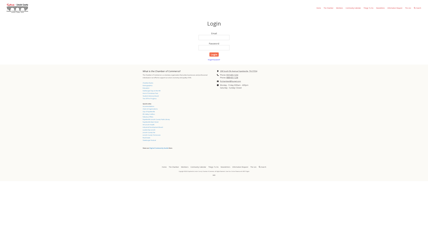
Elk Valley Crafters (149, 114)
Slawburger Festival (149, 140)
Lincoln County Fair (149, 132)
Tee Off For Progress (150, 99)
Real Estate (146, 138)
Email (214, 33)
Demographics (147, 85)
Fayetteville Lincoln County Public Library (156, 119)
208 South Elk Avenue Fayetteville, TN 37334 (238, 71)
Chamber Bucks (148, 83)
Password (214, 43)
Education (146, 88)
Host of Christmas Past (150, 93)
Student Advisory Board (151, 96)
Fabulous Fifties (148, 117)
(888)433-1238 (232, 77)
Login (214, 175)
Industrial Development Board (153, 127)
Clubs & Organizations (150, 109)
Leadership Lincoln (149, 130)
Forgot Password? (214, 60)
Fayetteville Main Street (150, 122)
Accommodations (148, 106)
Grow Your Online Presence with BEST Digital (237, 171)
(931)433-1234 (232, 75)
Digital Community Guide (158, 148)
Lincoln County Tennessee (151, 135)
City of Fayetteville (149, 112)
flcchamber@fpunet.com (230, 81)
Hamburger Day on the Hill (151, 91)
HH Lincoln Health (148, 125)
